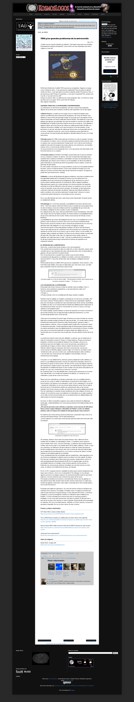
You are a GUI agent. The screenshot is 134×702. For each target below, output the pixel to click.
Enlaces (86, 14)
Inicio (30, 14)
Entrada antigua (91, 640)
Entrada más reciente (44, 640)
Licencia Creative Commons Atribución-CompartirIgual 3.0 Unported (74, 685)
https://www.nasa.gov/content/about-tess (53, 545)
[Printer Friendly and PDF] (44, 556)
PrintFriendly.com (107, 37)
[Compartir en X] (52, 556)
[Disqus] (67, 613)
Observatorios (55, 558)
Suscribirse (109, 71)
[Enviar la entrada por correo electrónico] (77, 553)
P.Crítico (62, 558)
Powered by (105, 76)
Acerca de (38, 14)
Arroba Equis (71, 14)
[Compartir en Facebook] (53, 556)
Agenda (62, 14)
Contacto (46, 14)
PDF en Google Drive (110, 107)
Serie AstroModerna (70, 558)
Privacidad (95, 14)
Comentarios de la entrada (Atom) (56, 643)
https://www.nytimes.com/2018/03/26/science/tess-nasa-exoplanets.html (62, 514)
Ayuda (103, 14)
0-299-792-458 (68, 680)
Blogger (72, 690)
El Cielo (54, 14)
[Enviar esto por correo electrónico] (48, 556)
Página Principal (68, 640)
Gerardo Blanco (53, 678)
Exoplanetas (48, 558)
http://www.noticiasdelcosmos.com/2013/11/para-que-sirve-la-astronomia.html (64, 535)
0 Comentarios (70, 553)
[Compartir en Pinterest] (55, 556)
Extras (79, 14)
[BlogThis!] (50, 556)
